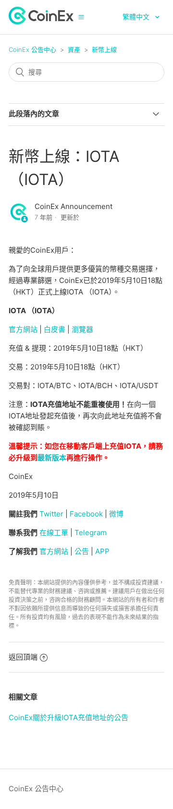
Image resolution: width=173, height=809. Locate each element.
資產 (74, 49)
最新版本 (51, 457)
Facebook (86, 513)
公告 (81, 551)
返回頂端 (23, 657)
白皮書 (54, 329)
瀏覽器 (82, 329)
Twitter (51, 513)
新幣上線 (104, 49)
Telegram (90, 532)
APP (102, 551)
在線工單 (53, 532)
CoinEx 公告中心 (32, 49)
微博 (116, 513)
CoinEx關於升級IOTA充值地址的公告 (68, 717)
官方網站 (23, 329)
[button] (81, 17)
